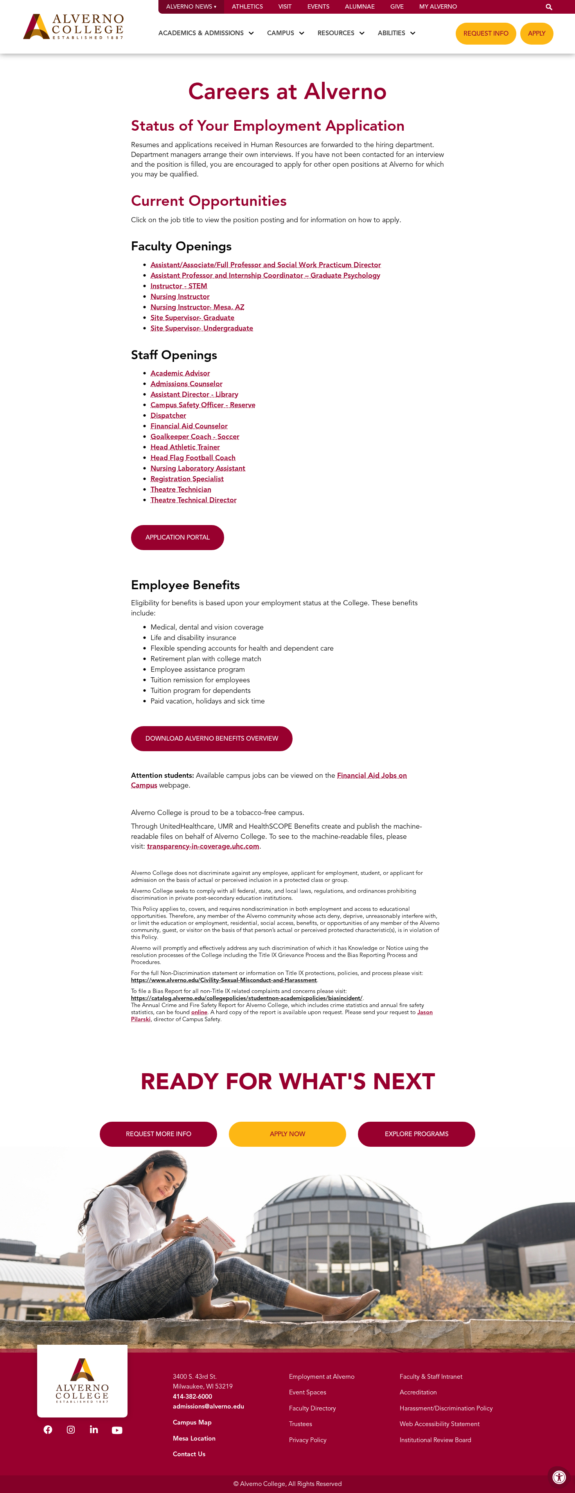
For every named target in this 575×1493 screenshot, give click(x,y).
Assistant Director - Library (194, 394)
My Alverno (438, 6)
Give (397, 6)
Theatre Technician (181, 489)
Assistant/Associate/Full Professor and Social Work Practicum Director (266, 265)
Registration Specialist (187, 479)
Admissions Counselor (187, 384)
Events (318, 6)
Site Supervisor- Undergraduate (202, 328)
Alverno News (189, 6)
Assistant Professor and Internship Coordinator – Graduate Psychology (265, 275)
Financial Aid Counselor (189, 426)
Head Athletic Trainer (185, 447)
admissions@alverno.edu (208, 1406)
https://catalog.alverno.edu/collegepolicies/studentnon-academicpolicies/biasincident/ (247, 998)
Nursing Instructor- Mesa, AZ (197, 307)
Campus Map (192, 1422)
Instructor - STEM (179, 286)
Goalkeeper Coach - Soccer (195, 436)
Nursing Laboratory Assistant (198, 468)
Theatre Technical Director (194, 500)
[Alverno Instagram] (71, 1431)
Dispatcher (168, 415)
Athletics (247, 6)
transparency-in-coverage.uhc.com (203, 846)
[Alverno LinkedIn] (94, 1431)
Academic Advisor (180, 373)
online (199, 1012)
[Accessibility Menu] (559, 1477)
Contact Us (189, 1454)
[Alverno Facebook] (48, 1431)
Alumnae (360, 6)
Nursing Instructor (180, 296)
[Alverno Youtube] (117, 1432)
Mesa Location (194, 1439)
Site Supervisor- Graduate (192, 317)
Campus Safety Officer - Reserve (203, 405)
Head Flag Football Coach (193, 457)
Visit (285, 6)
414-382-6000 (192, 1397)
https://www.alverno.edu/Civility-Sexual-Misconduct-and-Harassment (224, 980)
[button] (549, 7)
